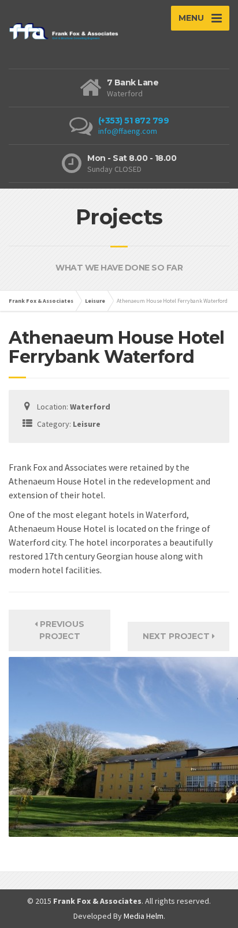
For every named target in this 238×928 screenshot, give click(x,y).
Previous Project (61, 630)
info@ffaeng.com (127, 131)
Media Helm (143, 916)
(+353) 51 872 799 (133, 120)
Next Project (177, 636)
